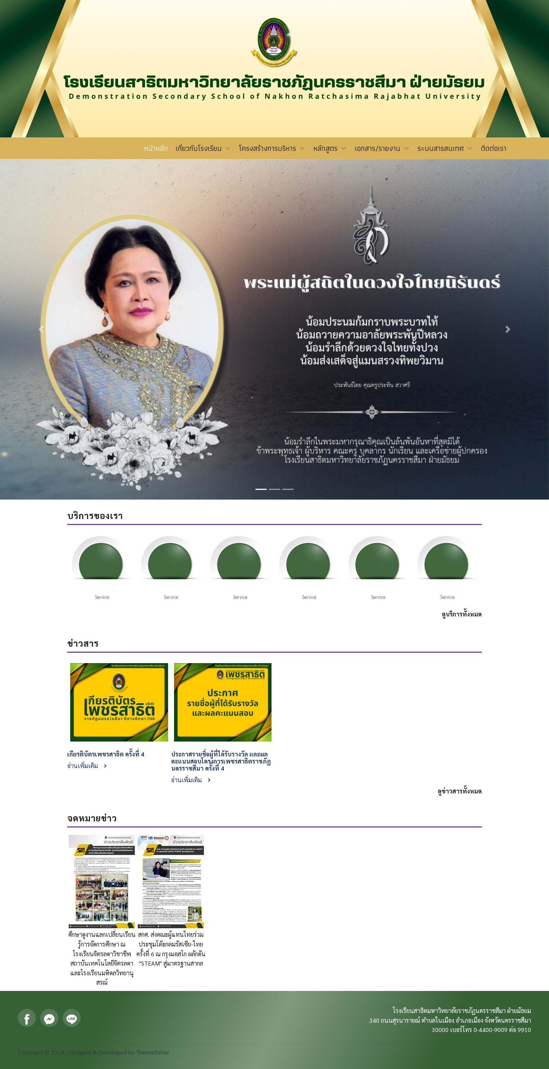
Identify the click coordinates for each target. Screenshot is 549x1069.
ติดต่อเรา (493, 148)
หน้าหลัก (156, 148)
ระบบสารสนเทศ (442, 148)
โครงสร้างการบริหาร (268, 148)
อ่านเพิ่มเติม (83, 562)
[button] (41, 227)
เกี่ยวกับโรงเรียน (200, 148)
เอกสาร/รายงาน (379, 148)
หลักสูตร (326, 148)
